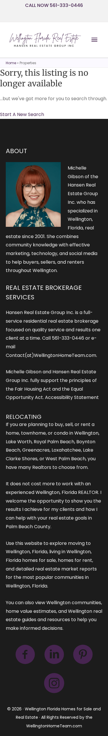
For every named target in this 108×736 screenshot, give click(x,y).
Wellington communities (73, 602)
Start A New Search (22, 114)
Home (11, 62)
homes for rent (75, 560)
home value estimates (31, 611)
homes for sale (39, 560)
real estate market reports (66, 569)
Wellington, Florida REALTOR (66, 492)
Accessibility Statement (72, 397)
